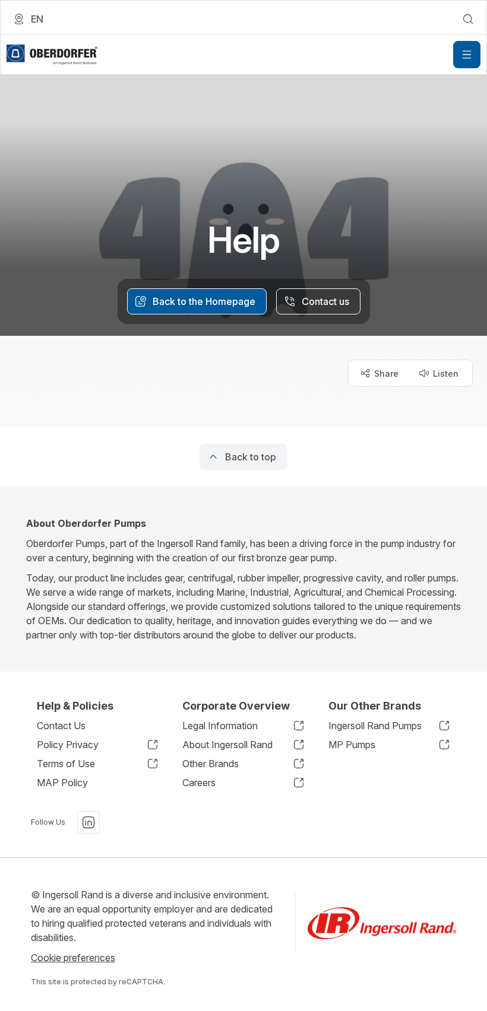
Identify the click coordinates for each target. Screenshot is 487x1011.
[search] (468, 19)
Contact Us (61, 726)
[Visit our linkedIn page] (88, 822)
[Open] (466, 54)
